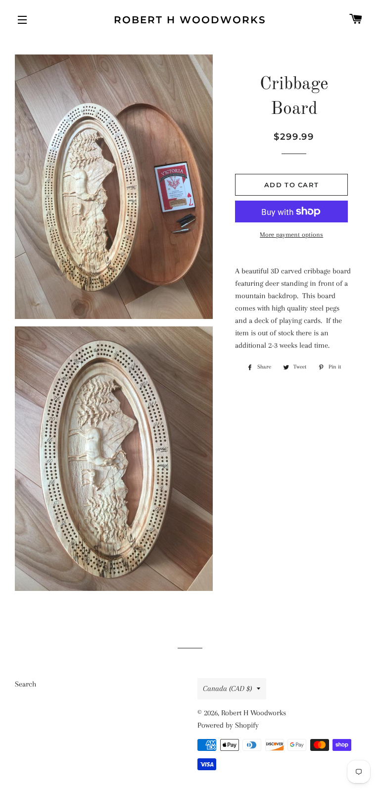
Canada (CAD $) (227, 688)
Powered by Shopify (228, 725)
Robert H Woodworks (190, 20)
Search (25, 684)
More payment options (291, 234)
